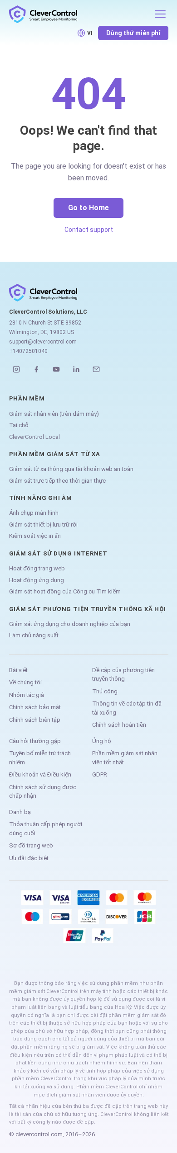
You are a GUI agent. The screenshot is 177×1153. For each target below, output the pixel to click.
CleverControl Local (34, 436)
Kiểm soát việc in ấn (35, 535)
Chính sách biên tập (34, 719)
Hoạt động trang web (37, 568)
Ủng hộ (101, 741)
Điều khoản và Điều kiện (40, 774)
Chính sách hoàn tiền (119, 724)
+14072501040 (28, 351)
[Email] (96, 369)
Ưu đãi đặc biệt (29, 858)
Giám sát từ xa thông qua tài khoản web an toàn (71, 469)
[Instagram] (16, 369)
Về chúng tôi (25, 682)
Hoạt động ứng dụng (36, 580)
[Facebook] (36, 369)
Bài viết (18, 670)
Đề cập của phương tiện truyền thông (123, 674)
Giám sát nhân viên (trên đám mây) (54, 413)
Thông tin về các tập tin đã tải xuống (127, 708)
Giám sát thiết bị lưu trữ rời (43, 524)
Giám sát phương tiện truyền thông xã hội (87, 609)
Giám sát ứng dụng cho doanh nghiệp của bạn (69, 624)
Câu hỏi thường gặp (35, 741)
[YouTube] (56, 369)
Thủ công (105, 691)
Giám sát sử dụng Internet (58, 553)
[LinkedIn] (76, 369)
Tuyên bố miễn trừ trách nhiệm (40, 758)
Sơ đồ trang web (31, 845)
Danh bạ (20, 812)
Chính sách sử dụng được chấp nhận (42, 792)
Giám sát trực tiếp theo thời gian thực (57, 480)
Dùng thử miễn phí (133, 33)
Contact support (88, 229)
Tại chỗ (19, 425)
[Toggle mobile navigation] (160, 14)
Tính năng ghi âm (40, 497)
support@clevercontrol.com (43, 342)
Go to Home (88, 207)
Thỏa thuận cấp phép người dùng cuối (45, 829)
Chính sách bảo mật (35, 707)
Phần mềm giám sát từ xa (54, 454)
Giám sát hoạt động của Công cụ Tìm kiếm (65, 591)
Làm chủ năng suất (34, 635)
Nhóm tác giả (26, 695)
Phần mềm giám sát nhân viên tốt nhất (124, 758)
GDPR (99, 774)
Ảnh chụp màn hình (34, 512)
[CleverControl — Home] (78, 14)
